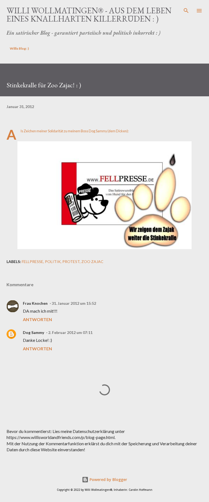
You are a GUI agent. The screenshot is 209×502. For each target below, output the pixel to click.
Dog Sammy (33, 332)
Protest (71, 261)
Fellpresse (32, 261)
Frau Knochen (35, 303)
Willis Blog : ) (19, 48)
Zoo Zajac (92, 261)
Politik (53, 261)
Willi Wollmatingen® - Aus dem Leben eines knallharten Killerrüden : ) (89, 14)
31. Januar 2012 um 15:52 (74, 303)
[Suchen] (186, 10)
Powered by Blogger (107, 479)
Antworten (37, 319)
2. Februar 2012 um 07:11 (70, 332)
